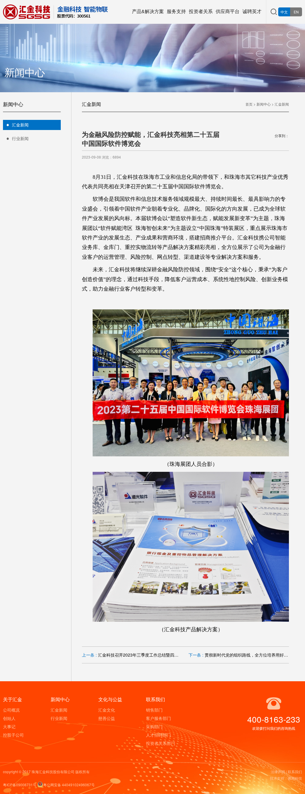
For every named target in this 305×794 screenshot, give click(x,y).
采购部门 (154, 726)
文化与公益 (110, 699)
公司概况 (11, 710)
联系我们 (155, 699)
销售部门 (154, 710)
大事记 (9, 726)
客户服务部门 (158, 718)
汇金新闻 (20, 125)
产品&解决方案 (148, 11)
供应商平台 (227, 11)
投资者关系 (201, 11)
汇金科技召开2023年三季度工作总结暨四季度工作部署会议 (153, 655)
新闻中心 (263, 104)
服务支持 (176, 11)
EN (296, 11)
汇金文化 (106, 710)
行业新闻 (20, 138)
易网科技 (295, 778)
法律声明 (278, 771)
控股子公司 (13, 735)
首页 (249, 104)
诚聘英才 (252, 11)
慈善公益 (106, 718)
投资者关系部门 (160, 743)
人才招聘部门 (158, 735)
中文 (284, 11)
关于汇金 (12, 699)
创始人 (9, 718)
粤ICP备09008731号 (19, 784)
